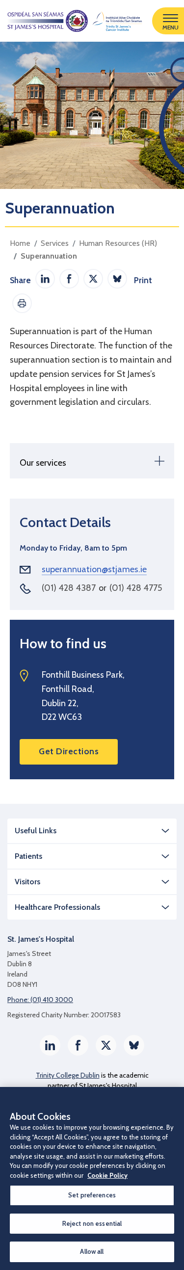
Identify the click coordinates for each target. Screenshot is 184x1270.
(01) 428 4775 (135, 587)
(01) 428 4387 (69, 587)
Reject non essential (92, 1223)
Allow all (92, 1251)
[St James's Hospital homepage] (71, 20)
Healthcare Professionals (57, 907)
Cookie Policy (107, 1175)
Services (55, 243)
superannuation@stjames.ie (94, 569)
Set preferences (92, 1195)
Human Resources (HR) (118, 243)
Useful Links (35, 830)
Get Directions (69, 751)
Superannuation (49, 256)
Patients (28, 856)
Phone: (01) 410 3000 (40, 999)
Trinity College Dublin (68, 1075)
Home (20, 243)
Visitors (27, 881)
